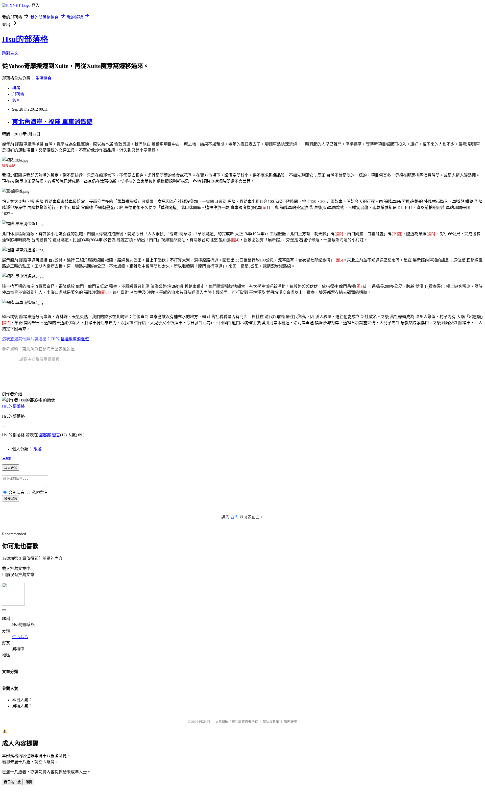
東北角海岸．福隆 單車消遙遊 (52, 121)
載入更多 (10, 468)
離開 (29, 782)
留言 (56, 435)
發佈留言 (10, 498)
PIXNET (204, 722)
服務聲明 (290, 722)
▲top (6, 458)
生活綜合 (43, 78)
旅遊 (37, 449)
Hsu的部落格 (25, 39)
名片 (16, 100)
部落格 (18, 94)
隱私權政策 (271, 722)
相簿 (16, 88)
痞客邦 (45, 435)
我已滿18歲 (12, 782)
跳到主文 (10, 53)
